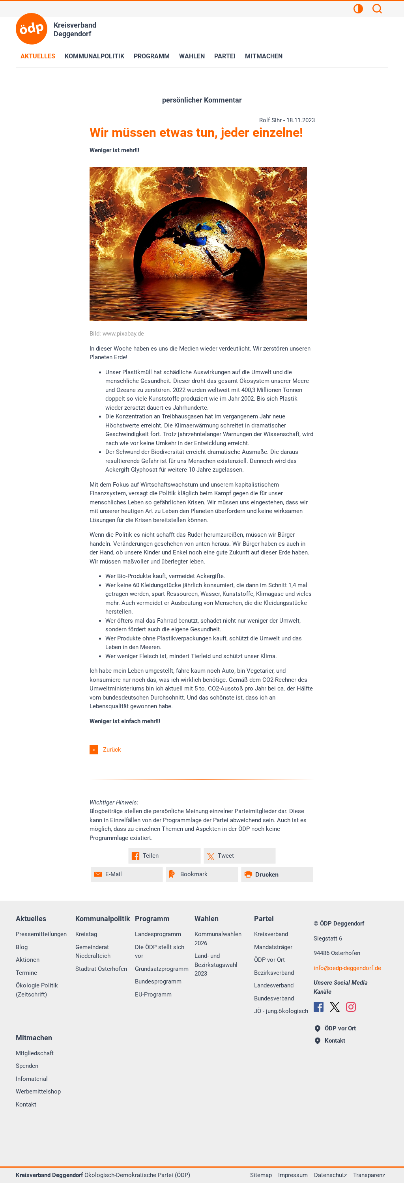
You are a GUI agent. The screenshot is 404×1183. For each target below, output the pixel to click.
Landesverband (274, 985)
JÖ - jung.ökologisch (281, 1011)
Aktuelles (38, 56)
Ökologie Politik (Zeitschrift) (37, 990)
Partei (225, 56)
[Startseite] (31, 29)
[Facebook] (319, 1007)
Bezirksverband (274, 972)
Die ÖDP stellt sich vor (159, 952)
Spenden (27, 1065)
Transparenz (369, 1175)
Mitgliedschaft (35, 1053)
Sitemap (261, 1175)
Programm (152, 56)
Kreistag (86, 934)
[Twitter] (335, 1007)
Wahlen (192, 56)
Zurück (112, 749)
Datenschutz (330, 1175)
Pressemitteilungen (41, 934)
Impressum (293, 1175)
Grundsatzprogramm (162, 968)
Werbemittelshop (38, 1091)
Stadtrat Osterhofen (101, 968)
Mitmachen (263, 56)
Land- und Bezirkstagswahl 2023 (216, 964)
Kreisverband (271, 934)
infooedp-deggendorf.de (347, 968)
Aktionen (27, 959)
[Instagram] (351, 1007)
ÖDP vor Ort (269, 959)
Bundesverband (274, 998)
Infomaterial (32, 1078)
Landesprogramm (158, 934)
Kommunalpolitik (94, 56)
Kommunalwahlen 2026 (218, 939)
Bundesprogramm (158, 981)
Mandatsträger (273, 947)
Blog (22, 947)
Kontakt (26, 1104)
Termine (26, 972)
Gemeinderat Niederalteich (92, 952)
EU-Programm (153, 994)
